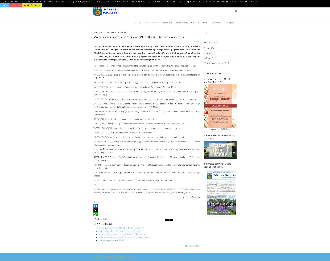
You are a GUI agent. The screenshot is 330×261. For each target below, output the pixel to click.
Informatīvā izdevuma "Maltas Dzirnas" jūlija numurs (122, 234)
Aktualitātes (151, 22)
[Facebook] (146, 206)
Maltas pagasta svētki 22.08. (111, 240)
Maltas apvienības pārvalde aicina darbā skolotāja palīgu (124, 237)
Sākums (138, 22)
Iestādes (202, 22)
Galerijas (228, 22)
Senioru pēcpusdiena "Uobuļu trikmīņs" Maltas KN (122, 228)
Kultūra (106, 219)
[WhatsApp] (146, 214)
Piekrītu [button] (5, 5)
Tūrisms (215, 22)
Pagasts (166, 22)
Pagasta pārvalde (184, 22)
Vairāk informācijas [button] (32, 5)
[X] (146, 210)
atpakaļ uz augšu (192, 245)
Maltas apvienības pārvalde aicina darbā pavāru (120, 231)
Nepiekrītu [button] (16, 5)
